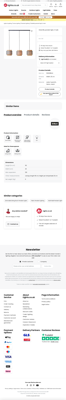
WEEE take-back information (54, 388)
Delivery (6, 309)
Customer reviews (28, 319)
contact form (32, 280)
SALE (21, 14)
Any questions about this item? (51, 94)
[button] (31, 31)
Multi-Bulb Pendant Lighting (56, 200)
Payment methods (10, 315)
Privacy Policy (36, 388)
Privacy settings (9, 388)
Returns (6, 312)
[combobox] (34, 5)
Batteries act (43, 388)
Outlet (46, 14)
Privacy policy (46, 302)
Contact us (7, 307)
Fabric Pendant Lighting (37, 200)
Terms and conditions (48, 299)
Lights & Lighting (8, 23)
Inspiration (26, 325)
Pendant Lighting (25, 23)
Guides (33, 325)
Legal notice (45, 304)
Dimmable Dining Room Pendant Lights (16, 200)
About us (25, 301)
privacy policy (57, 280)
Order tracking (8, 304)
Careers (25, 322)
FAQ (5, 301)
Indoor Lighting (16, 23)
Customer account (10, 318)
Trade (25, 314)
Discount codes (28, 312)
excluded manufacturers (39, 284)
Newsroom (32, 322)
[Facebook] (28, 385)
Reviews (46, 114)
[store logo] (11, 5)
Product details (31, 114)
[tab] (12, 114)
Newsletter (26, 304)
